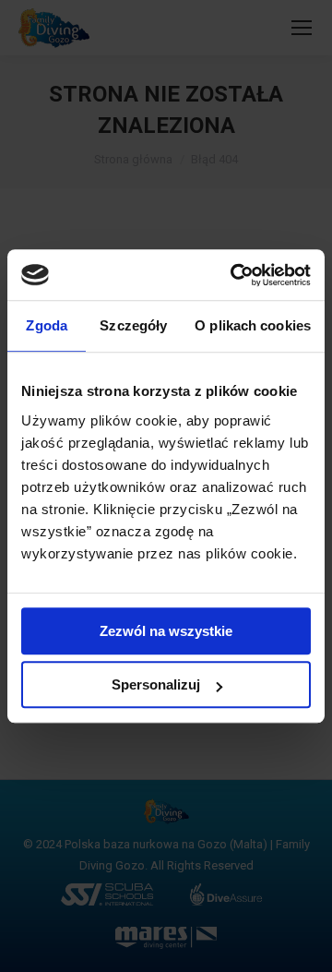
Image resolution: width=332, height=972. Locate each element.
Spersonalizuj (156, 684)
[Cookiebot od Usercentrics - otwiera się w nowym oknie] (234, 275)
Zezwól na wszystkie (166, 631)
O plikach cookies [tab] (253, 325)
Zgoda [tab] (46, 325)
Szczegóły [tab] (133, 325)
